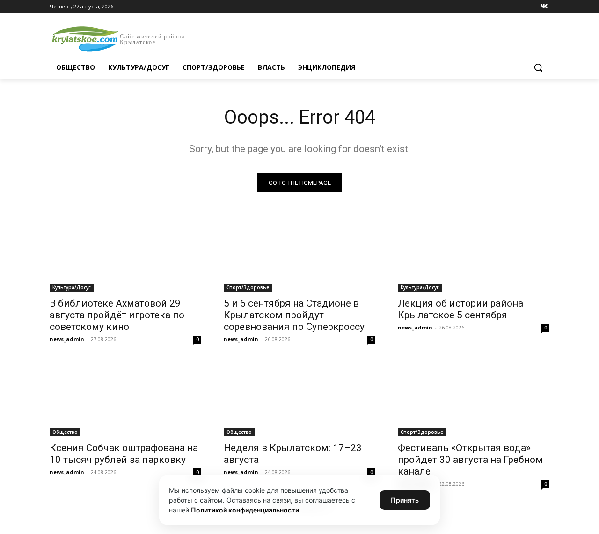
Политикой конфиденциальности (245, 510)
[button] (538, 67)
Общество (65, 432)
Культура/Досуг (71, 287)
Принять (405, 500)
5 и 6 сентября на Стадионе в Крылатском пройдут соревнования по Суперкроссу (294, 315)
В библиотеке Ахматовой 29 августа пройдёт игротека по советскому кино (117, 315)
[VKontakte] (544, 6)
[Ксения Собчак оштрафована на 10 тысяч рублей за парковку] (125, 398)
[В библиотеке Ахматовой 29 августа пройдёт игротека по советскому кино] (125, 254)
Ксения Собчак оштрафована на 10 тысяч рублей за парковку (124, 453)
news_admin (67, 339)
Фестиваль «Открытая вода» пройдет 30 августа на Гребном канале (470, 459)
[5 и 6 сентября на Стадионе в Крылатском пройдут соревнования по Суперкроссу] (299, 254)
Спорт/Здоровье (247, 287)
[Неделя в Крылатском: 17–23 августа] (299, 398)
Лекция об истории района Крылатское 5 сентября (460, 309)
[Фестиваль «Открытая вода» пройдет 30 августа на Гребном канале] (473, 398)
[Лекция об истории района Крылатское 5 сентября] (473, 254)
